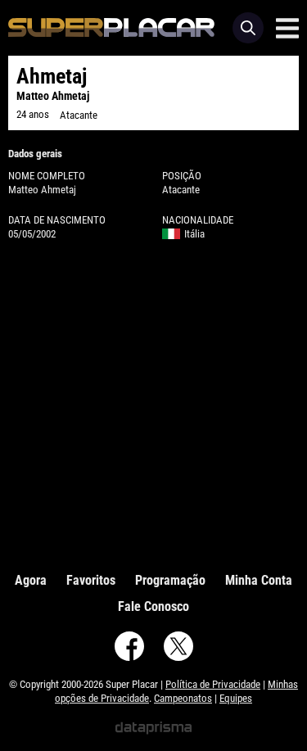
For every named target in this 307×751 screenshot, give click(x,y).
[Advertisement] (153, 402)
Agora (31, 580)
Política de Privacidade (212, 684)
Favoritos (90, 580)
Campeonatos (183, 698)
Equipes (235, 698)
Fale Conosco (153, 606)
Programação (170, 580)
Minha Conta (258, 580)
